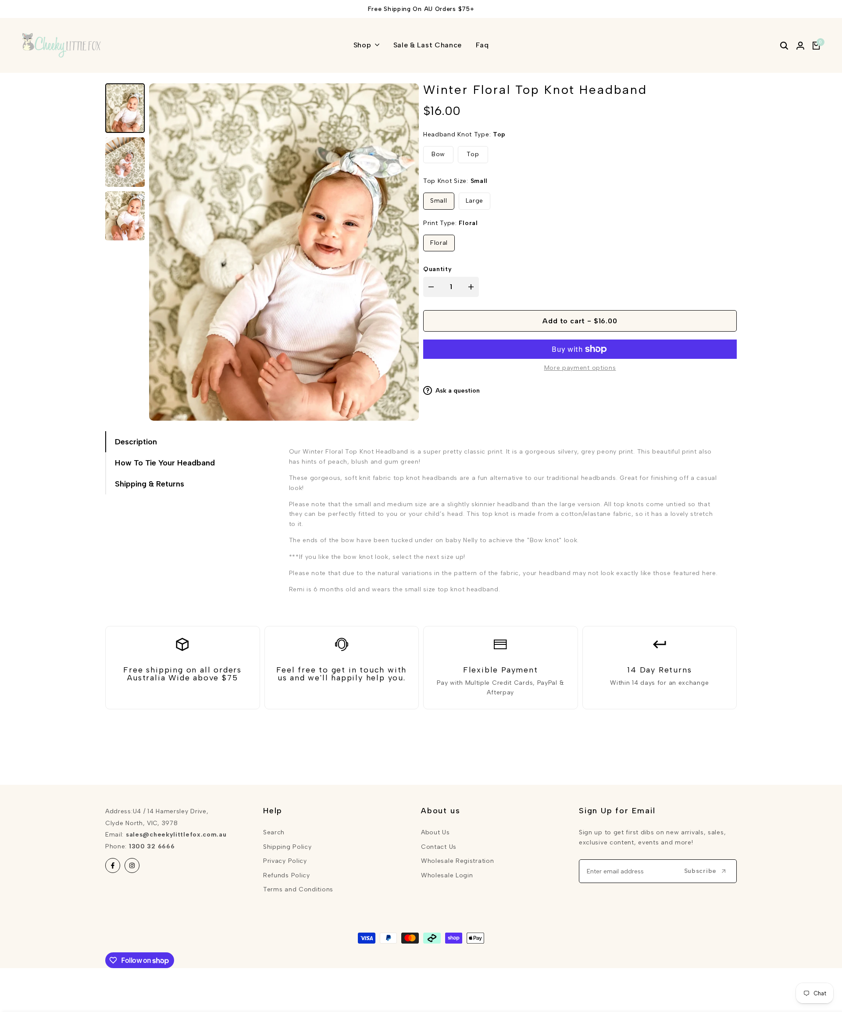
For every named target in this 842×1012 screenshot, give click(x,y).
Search (274, 832)
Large (475, 201)
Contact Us (439, 847)
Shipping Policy (287, 847)
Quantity (437, 269)
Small (438, 201)
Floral (439, 243)
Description (136, 442)
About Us (435, 832)
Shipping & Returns (149, 484)
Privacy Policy (285, 861)
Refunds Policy (286, 875)
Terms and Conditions (298, 889)
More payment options (580, 368)
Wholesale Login (447, 875)
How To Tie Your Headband (165, 463)
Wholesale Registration (457, 861)
